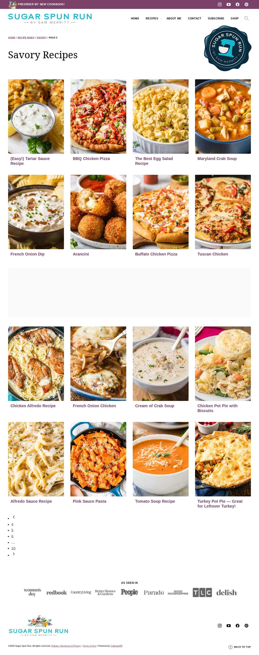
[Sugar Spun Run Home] (50, 18)
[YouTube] (228, 4)
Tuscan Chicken (212, 254)
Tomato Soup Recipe (155, 501)
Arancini (81, 254)
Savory (41, 37)
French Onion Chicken (94, 406)
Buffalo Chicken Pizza (156, 254)
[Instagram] (219, 4)
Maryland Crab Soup (217, 158)
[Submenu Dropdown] (161, 18)
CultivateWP (116, 646)
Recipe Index (26, 37)
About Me (174, 18)
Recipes (152, 18)
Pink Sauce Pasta (89, 501)
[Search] (246, 18)
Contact (194, 18)
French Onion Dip (28, 254)
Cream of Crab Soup (154, 406)
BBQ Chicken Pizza (91, 158)
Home (135, 18)
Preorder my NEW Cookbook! (41, 4)
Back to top (242, 647)
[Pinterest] (246, 4)
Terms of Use (89, 646)
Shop (235, 18)
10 (13, 548)
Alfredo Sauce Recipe (31, 501)
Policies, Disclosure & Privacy (66, 646)
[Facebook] (237, 4)
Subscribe (216, 18)
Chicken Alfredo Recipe (33, 406)
